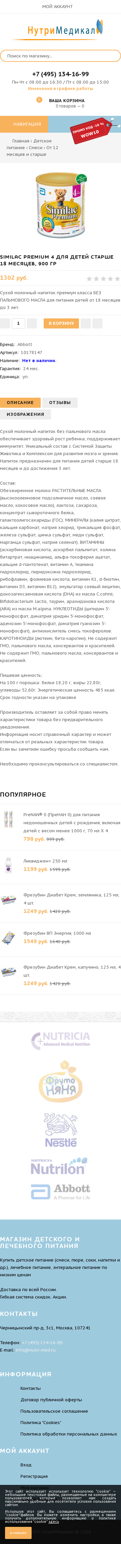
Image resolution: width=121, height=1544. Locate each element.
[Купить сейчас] (97, 323)
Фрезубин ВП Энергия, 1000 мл (57, 933)
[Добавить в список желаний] (86, 323)
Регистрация (34, 1476)
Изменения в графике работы (60, 88)
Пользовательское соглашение (54, 1411)
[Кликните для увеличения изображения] (60, 205)
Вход (26, 1465)
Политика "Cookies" (41, 1422)
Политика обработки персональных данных (69, 1434)
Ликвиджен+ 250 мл (45, 861)
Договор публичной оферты (51, 1400)
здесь (53, 1521)
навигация (26, 124)
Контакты (31, 1388)
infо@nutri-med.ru (35, 1350)
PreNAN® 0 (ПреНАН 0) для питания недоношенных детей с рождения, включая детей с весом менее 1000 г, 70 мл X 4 (72, 823)
